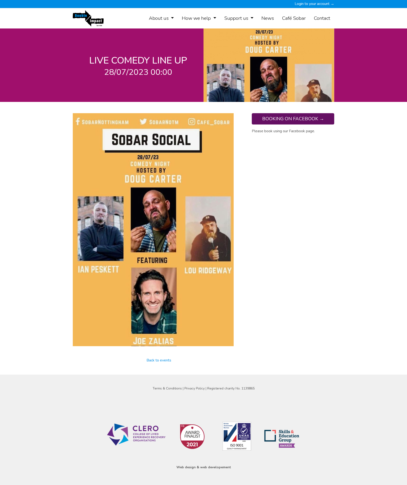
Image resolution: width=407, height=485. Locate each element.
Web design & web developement (203, 467)
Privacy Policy (195, 388)
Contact (322, 18)
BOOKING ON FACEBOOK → (293, 119)
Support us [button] (236, 18)
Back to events (159, 360)
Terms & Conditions (168, 388)
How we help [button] (197, 18)
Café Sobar (294, 18)
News (267, 18)
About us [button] (159, 18)
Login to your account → (314, 3)
